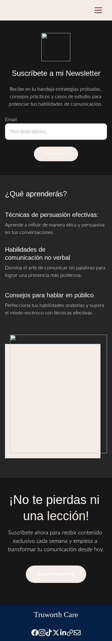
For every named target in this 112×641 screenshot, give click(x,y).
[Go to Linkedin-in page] (63, 632)
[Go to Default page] (70, 632)
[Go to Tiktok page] (48, 632)
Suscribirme (56, 154)
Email (11, 119)
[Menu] (98, 10)
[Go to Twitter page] (56, 632)
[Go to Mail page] (77, 632)
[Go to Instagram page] (42, 632)
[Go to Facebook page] (34, 632)
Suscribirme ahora (55, 573)
